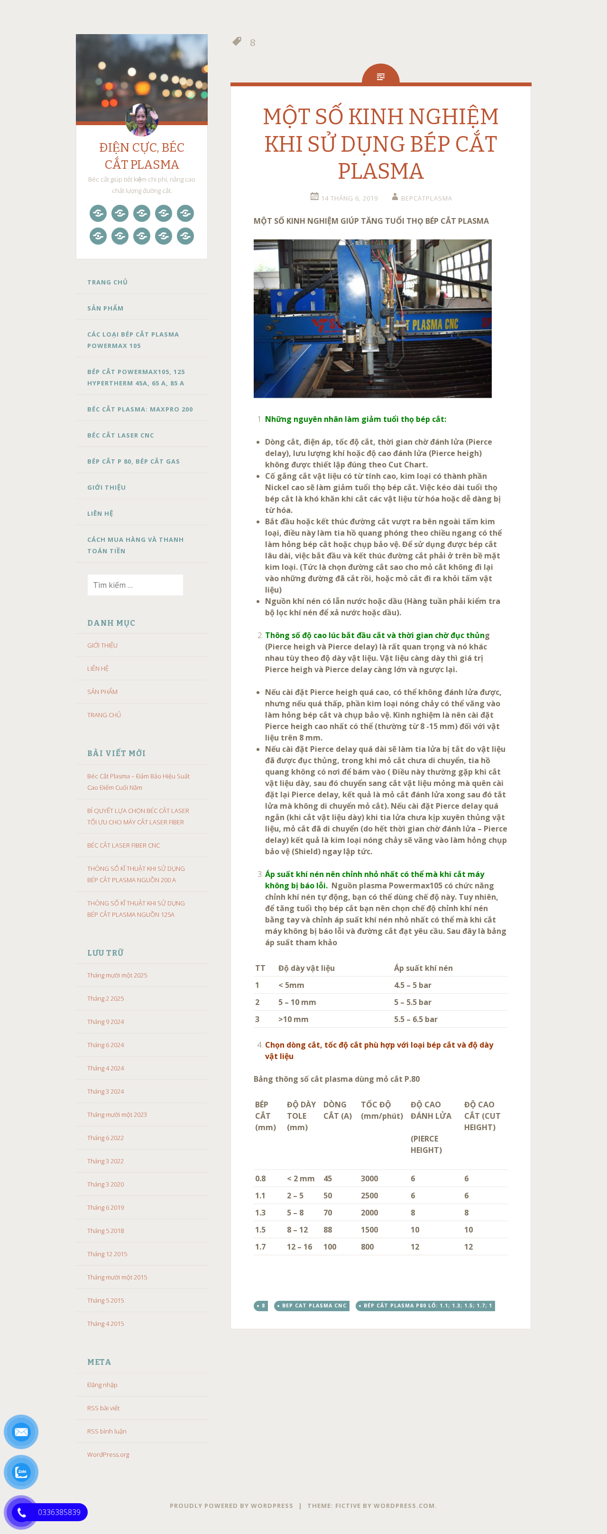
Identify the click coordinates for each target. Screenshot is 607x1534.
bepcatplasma (426, 198)
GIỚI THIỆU (106, 487)
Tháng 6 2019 (105, 1207)
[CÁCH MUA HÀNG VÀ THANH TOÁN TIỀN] (185, 236)
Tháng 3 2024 (105, 1091)
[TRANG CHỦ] (98, 213)
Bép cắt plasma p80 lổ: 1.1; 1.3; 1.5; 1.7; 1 (428, 1305)
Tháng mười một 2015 (117, 1277)
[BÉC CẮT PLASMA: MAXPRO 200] (185, 213)
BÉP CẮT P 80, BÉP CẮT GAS (133, 461)
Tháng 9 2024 (105, 1021)
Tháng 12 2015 (107, 1254)
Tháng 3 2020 (105, 1184)
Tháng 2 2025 (105, 998)
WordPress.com (404, 1505)
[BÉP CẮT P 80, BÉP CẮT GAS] (120, 236)
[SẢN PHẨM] (120, 213)
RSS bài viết (103, 1408)
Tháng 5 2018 (105, 1230)
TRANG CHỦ (107, 282)
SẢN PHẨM (105, 308)
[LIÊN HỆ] (163, 236)
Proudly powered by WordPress (232, 1505)
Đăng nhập (102, 1384)
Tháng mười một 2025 (117, 975)
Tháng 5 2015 (105, 1300)
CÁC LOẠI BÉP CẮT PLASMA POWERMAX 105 (133, 340)
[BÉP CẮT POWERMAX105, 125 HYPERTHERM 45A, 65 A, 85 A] (163, 213)
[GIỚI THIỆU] (141, 236)
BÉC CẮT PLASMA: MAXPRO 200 (140, 409)
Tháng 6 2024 (105, 1045)
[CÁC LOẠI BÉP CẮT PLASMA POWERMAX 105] (141, 213)
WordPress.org (108, 1454)
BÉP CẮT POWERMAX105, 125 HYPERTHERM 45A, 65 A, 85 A (136, 377)
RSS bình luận (107, 1431)
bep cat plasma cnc (314, 1305)
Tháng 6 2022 (105, 1137)
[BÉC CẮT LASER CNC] (98, 236)
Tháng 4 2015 (105, 1323)
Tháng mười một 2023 (117, 1114)
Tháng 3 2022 (105, 1161)
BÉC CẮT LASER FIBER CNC (123, 845)
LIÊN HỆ (100, 513)
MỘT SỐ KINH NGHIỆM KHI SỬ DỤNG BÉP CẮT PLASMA (381, 144)
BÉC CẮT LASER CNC (120, 435)
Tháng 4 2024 (105, 1068)
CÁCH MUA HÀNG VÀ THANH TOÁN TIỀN (135, 545)
